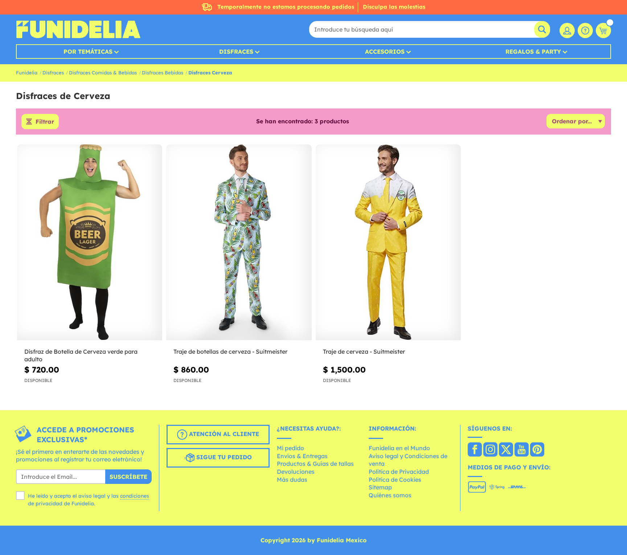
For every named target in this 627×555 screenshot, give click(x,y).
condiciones (134, 496)
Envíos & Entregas (302, 456)
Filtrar (45, 121)
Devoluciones (296, 471)
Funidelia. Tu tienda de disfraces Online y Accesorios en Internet (78, 29)
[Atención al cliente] (585, 30)
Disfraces (236, 51)
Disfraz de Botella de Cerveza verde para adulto (81, 355)
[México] (475, 450)
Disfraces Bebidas (162, 72)
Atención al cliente (223, 433)
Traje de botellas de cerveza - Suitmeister (230, 351)
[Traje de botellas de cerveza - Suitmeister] (238, 242)
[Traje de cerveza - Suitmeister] (388, 242)
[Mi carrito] (603, 30)
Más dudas (292, 479)
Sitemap (380, 487)
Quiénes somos (390, 495)
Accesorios (385, 51)
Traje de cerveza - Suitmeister (364, 351)
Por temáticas (87, 51)
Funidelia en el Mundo (399, 448)
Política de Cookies (395, 479)
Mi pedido (290, 448)
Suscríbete (128, 476)
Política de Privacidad (399, 471)
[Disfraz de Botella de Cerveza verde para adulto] (89, 242)
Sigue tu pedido (223, 457)
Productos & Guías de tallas (315, 463)
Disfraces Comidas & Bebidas (103, 72)
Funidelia (26, 72)
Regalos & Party (533, 51)
